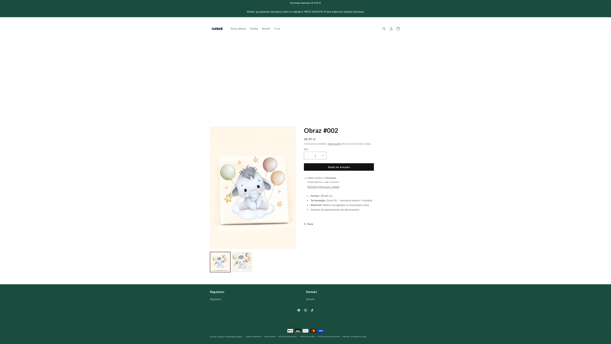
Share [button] (310, 224)
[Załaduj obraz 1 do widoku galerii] (220, 262)
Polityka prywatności (288, 336)
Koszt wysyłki (334, 144)
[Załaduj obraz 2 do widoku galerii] (242, 262)
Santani (221, 337)
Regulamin (215, 299)
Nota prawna (269, 336)
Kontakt (310, 299)
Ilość (306, 149)
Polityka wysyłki (307, 336)
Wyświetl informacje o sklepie (323, 187)
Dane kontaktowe (253, 336)
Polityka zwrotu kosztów (329, 336)
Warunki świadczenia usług (354, 336)
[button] (384, 28)
